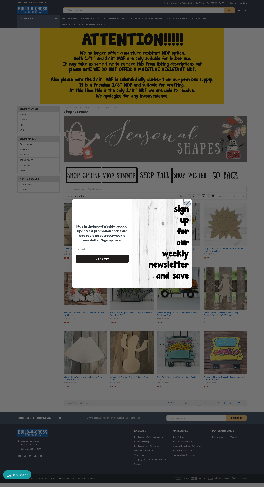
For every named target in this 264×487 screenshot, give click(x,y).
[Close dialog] (187, 204)
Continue (102, 259)
